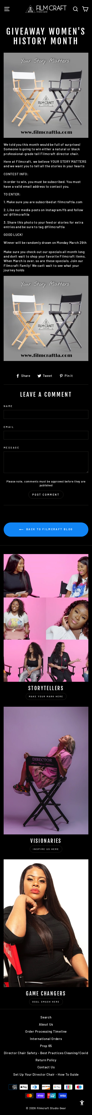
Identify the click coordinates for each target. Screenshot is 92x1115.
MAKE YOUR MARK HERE (46, 696)
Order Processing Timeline (46, 1031)
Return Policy (46, 1060)
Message (11, 447)
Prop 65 (46, 1046)
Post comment (45, 494)
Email (9, 426)
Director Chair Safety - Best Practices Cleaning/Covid (46, 1053)
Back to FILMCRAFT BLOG (49, 529)
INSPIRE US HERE (46, 849)
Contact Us (46, 1067)
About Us (46, 1024)
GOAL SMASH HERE (46, 1001)
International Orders (46, 1039)
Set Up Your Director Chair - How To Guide (46, 1074)
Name (8, 406)
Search (46, 1017)
